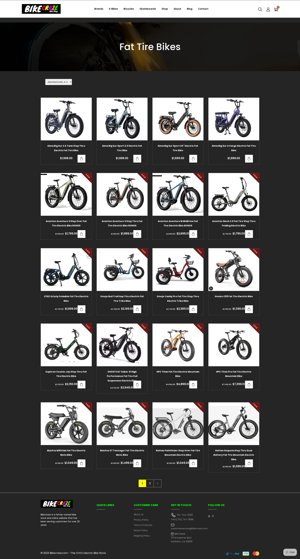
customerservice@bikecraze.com (189, 528)
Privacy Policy (141, 519)
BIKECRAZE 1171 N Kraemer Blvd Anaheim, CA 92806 (181, 537)
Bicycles (129, 8)
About (177, 8)
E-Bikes (113, 8)
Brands (98, 8)
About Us (138, 514)
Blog (189, 8)
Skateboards (148, 8)
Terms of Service (143, 525)
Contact (203, 8)
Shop (165, 8)
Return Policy (141, 530)
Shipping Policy (142, 535)
